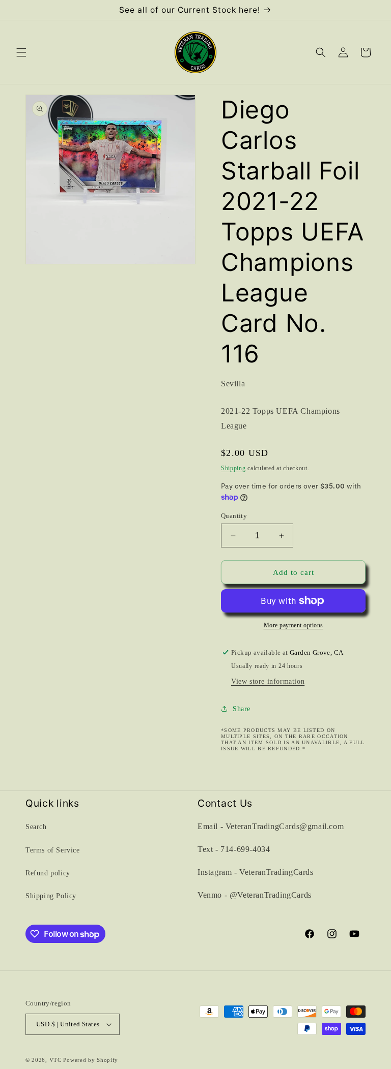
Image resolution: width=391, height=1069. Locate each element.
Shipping (233, 468)
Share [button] (241, 709)
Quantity (234, 516)
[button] (21, 52)
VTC (55, 1060)
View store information (267, 681)
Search (36, 827)
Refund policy (47, 873)
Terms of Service (52, 850)
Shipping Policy (50, 896)
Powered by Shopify (90, 1060)
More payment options (293, 625)
